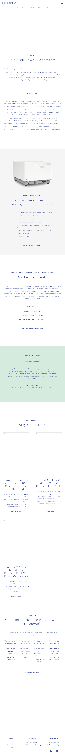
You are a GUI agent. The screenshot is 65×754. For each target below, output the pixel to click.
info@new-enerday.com (54, 745)
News (11, 747)
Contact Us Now (32, 672)
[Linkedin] (57, 751)
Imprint (10, 742)
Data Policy (11, 745)
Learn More (16, 512)
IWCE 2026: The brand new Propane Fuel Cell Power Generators (16, 571)
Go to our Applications (32, 328)
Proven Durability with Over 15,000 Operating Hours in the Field (16, 484)
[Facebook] (51, 751)
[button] (54, 3)
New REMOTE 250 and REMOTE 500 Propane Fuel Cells (48, 483)
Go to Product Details (32, 245)
